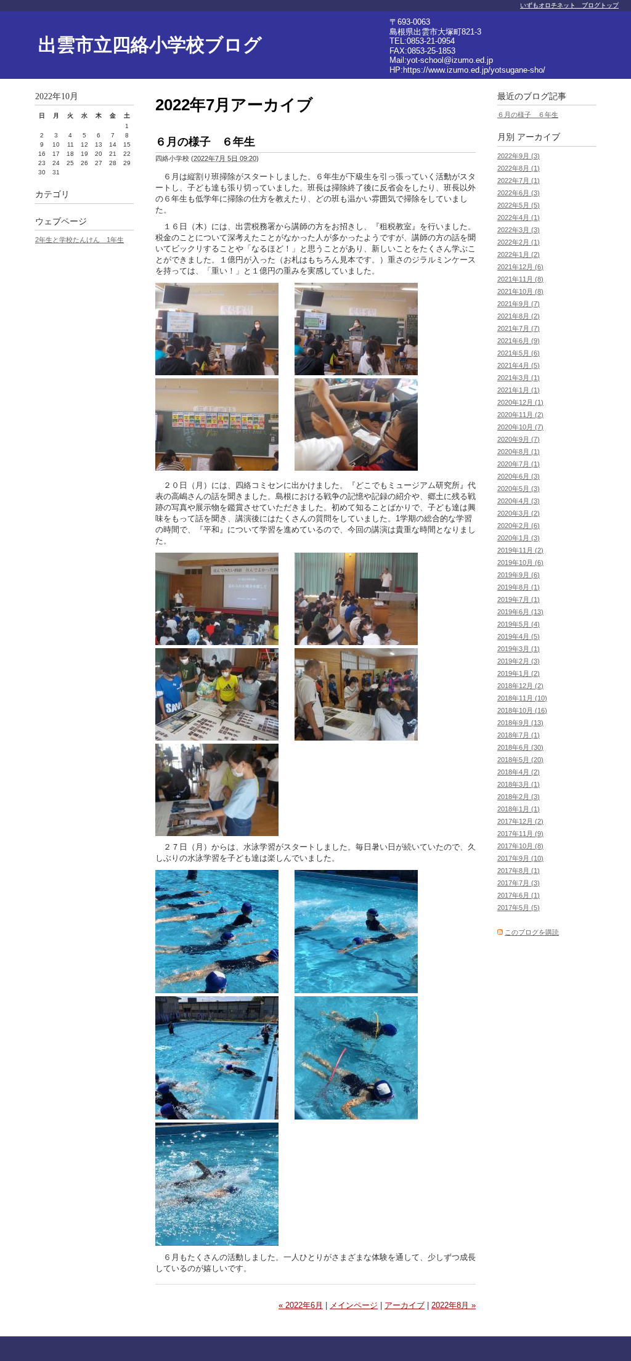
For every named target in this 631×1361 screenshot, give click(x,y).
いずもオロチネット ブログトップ (569, 5)
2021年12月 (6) (520, 266)
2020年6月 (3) (518, 476)
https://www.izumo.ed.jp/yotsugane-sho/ (474, 70)
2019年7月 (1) (518, 599)
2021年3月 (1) (518, 377)
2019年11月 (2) (520, 550)
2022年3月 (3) (518, 230)
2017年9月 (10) (520, 858)
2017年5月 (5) (518, 907)
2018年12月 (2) (520, 685)
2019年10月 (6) (520, 562)
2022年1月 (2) (518, 254)
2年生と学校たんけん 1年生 (79, 239)
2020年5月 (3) (518, 488)
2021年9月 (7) (518, 303)
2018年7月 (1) (518, 735)
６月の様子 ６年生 (205, 142)
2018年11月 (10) (522, 698)
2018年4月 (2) (518, 772)
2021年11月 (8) (520, 279)
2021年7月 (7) (518, 328)
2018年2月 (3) (518, 796)
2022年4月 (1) (518, 217)
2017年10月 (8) (520, 846)
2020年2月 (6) (518, 525)
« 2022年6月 (301, 1305)
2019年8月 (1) (518, 587)
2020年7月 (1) (518, 464)
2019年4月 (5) (518, 636)
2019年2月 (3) (518, 661)
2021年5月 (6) (518, 353)
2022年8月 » (453, 1305)
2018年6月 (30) (520, 747)
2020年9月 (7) (518, 439)
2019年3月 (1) (518, 648)
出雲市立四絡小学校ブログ (150, 45)
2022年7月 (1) (518, 180)
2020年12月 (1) (520, 402)
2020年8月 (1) (518, 451)
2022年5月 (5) (518, 205)
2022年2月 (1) (518, 242)
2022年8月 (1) (518, 168)
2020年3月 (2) (518, 513)
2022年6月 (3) (518, 193)
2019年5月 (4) (518, 624)
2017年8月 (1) (518, 870)
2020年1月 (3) (518, 538)
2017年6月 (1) (518, 895)
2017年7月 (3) (518, 883)
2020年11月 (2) (520, 414)
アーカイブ (405, 1305)
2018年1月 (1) (518, 809)
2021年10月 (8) (520, 291)
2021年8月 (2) (518, 316)
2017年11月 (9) (520, 833)
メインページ (354, 1305)
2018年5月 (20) (520, 759)
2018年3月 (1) (518, 784)
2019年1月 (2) (518, 673)
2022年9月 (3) (518, 156)
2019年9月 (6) (518, 575)
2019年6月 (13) (520, 611)
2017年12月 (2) (520, 821)
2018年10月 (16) (522, 710)
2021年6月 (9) (518, 340)
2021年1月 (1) (518, 390)
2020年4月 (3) (518, 501)
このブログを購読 (532, 932)
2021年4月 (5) (518, 365)
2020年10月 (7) (520, 427)
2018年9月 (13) (520, 722)
